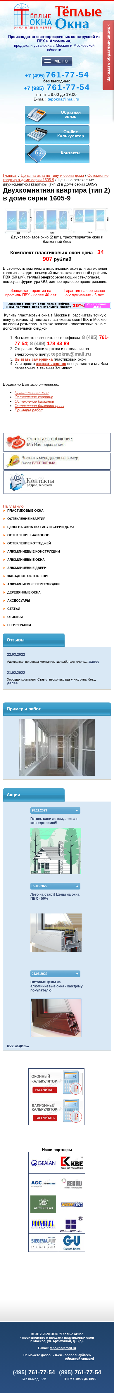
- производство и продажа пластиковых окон (57, 1337)
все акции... (18, 1045)
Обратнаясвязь (71, 114)
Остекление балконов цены (39, 406)
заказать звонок (51, 363)
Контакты (70, 152)
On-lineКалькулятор (70, 133)
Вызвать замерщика (34, 359)
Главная (10, 175)
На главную (13, 506)
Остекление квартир (34, 397)
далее (94, 662)
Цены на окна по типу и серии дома (52, 175)
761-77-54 (57, 74)
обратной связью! (79, 1358)
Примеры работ (29, 410)
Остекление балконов (34, 401)
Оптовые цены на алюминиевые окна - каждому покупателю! (56, 986)
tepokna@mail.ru (63, 99)
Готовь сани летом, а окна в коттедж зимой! (54, 821)
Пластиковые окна (32, 392)
